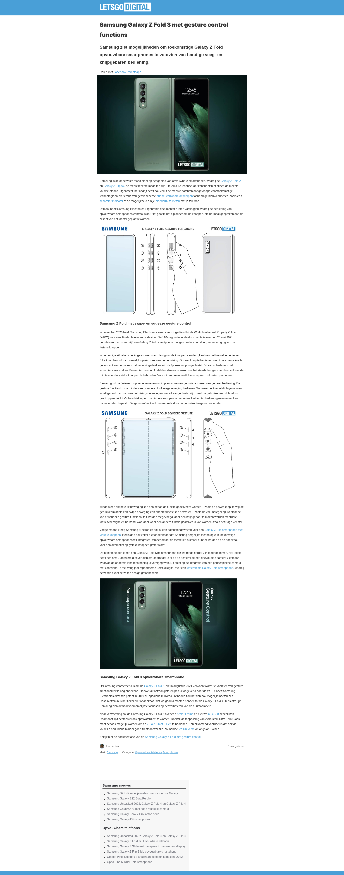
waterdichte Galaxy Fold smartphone (210, 567)
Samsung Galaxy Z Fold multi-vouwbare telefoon (138, 841)
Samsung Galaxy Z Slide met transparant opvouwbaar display (146, 846)
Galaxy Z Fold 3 (154, 686)
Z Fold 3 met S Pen (159, 724)
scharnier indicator (111, 201)
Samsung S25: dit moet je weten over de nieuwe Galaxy (142, 793)
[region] (144, 764)
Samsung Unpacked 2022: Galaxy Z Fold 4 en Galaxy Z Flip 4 (146, 803)
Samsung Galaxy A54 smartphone (128, 819)
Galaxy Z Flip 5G (114, 185)
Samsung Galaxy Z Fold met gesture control (173, 736)
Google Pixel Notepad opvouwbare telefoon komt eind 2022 (145, 856)
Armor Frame (185, 714)
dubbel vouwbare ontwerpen (175, 196)
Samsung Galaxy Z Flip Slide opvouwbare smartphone (141, 851)
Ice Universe (187, 729)
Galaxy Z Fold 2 (231, 180)
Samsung (112, 752)
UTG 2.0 (213, 714)
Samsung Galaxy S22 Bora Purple (129, 798)
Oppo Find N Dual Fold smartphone (129, 862)
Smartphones (170, 752)
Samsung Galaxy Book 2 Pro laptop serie (133, 814)
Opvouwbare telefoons (148, 752)
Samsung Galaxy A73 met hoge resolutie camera (138, 808)
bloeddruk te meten (168, 201)
